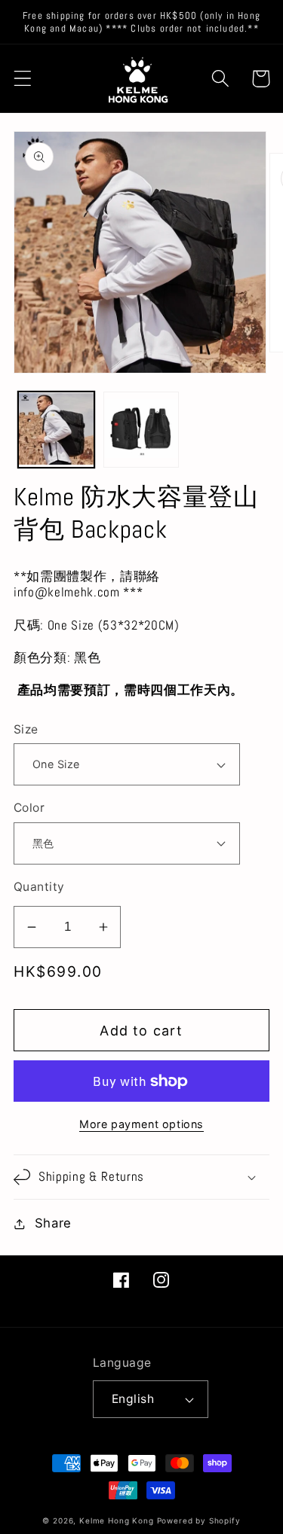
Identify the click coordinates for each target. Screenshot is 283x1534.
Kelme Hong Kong (116, 1520)
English (133, 1399)
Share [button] (53, 1223)
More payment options (141, 1124)
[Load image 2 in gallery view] (141, 430)
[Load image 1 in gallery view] (56, 430)
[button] (23, 79)
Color (29, 808)
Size (26, 729)
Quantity (39, 887)
